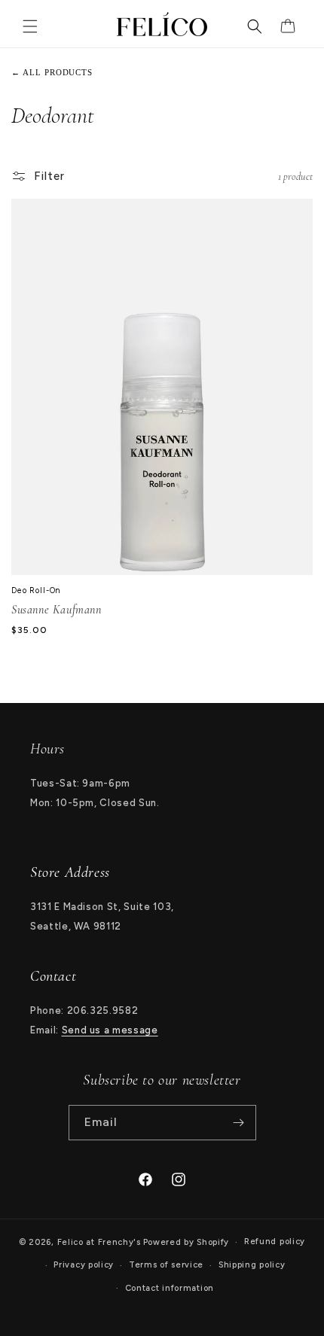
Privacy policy (83, 1265)
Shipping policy (252, 1265)
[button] (30, 24)
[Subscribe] (238, 1122)
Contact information (169, 1288)
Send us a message (110, 1030)
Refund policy (274, 1241)
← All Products (52, 72)
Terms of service (166, 1265)
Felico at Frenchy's (99, 1242)
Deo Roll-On (36, 590)
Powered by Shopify (186, 1242)
